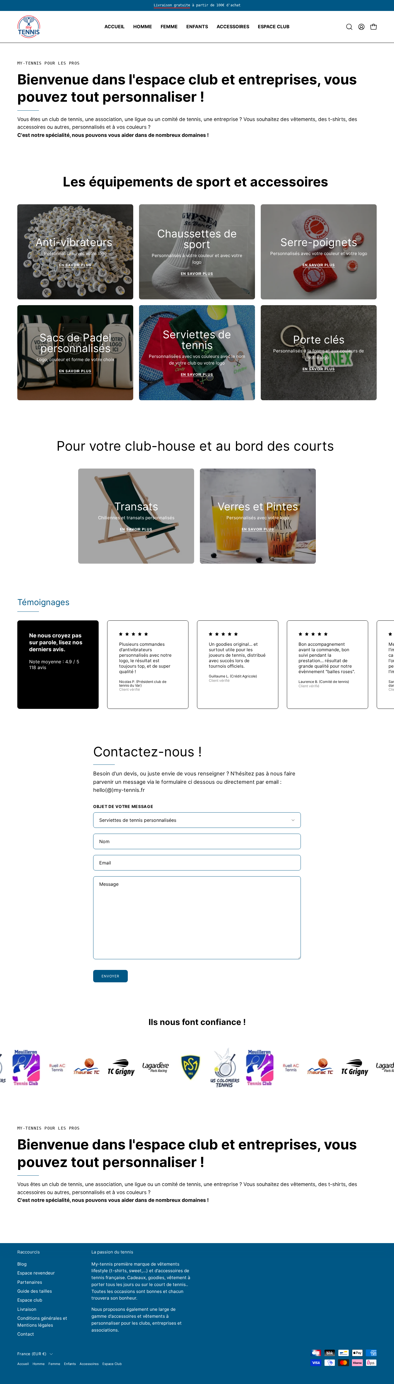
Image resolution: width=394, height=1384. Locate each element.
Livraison (26, 1309)
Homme (39, 1364)
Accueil (23, 1364)
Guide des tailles (34, 1291)
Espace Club (112, 1364)
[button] (142, 27)
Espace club (29, 1300)
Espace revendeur (36, 1273)
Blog (22, 1264)
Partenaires (29, 1282)
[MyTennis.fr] (28, 26)
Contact (25, 1334)
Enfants (70, 1364)
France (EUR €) (32, 1353)
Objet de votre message (123, 806)
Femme (54, 1364)
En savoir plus (75, 265)
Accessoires (89, 1364)
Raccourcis (28, 1252)
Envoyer (110, 976)
